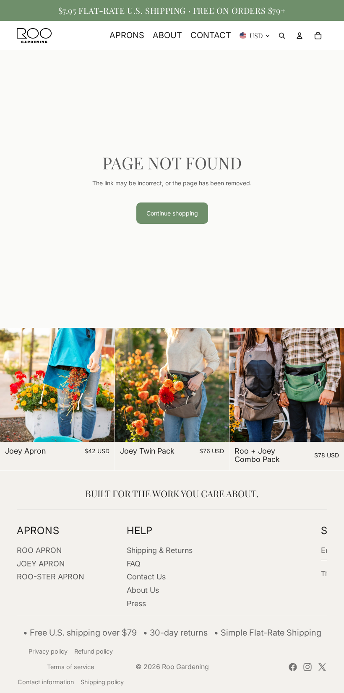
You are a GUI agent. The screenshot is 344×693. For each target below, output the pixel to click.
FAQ (134, 563)
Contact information (46, 681)
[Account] (299, 35)
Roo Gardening (185, 666)
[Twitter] (322, 667)
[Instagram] (307, 667)
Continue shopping (172, 213)
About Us (143, 590)
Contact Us (146, 576)
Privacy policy (48, 651)
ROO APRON (39, 549)
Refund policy (93, 651)
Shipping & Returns (160, 549)
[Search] (282, 35)
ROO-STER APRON (50, 576)
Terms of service (70, 666)
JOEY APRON (41, 563)
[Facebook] (293, 667)
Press (136, 603)
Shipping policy (102, 681)
